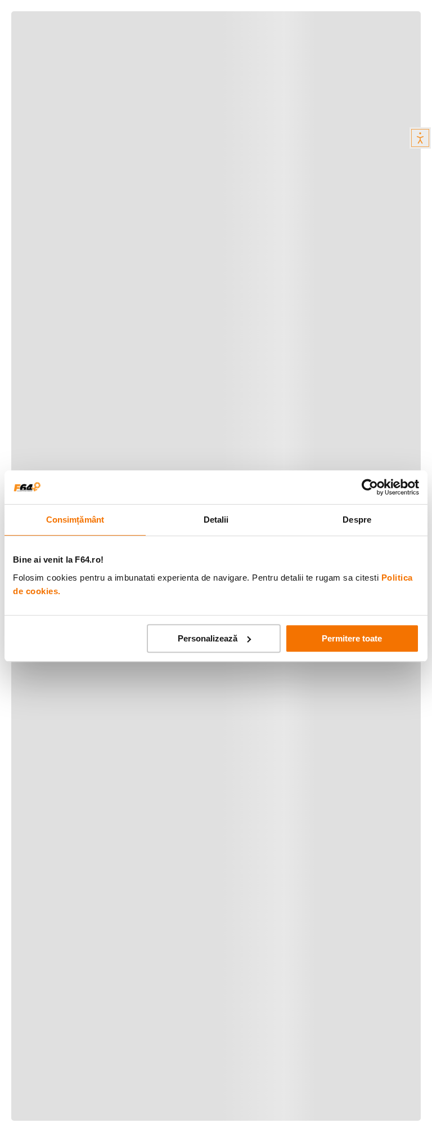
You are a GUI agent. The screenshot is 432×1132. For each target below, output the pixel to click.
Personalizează (207, 638)
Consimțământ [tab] (75, 519)
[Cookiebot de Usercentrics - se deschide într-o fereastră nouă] (370, 487)
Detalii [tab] (216, 519)
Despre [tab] (357, 519)
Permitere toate (352, 638)
